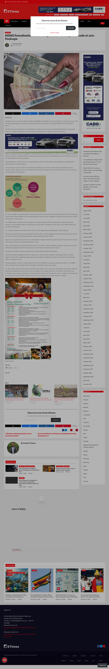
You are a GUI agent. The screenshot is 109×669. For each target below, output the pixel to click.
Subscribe (71, 28)
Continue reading (54, 32)
